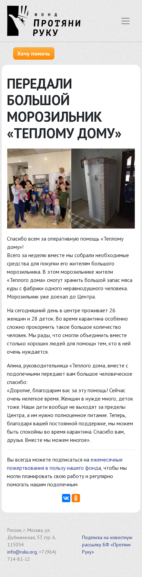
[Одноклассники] (76, 498)
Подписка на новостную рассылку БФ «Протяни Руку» (107, 544)
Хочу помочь (33, 53)
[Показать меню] (125, 21)
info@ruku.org (22, 552)
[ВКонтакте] (66, 498)
